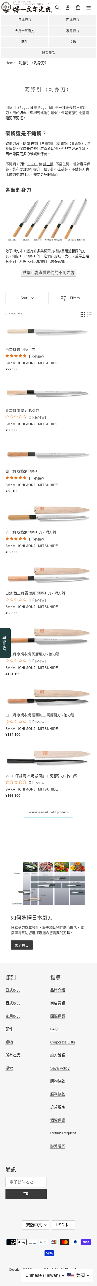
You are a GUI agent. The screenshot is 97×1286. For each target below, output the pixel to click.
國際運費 (57, 1016)
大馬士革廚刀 (24, 31)
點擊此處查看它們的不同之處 (48, 273)
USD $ (62, 1225)
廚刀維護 (57, 1055)
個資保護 (57, 1120)
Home (10, 63)
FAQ (54, 1029)
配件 (24, 42)
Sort (23, 298)
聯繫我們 (57, 1146)
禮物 (72, 42)
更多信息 (22, 945)
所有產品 (48, 53)
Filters (75, 298)
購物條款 (57, 1081)
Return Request (63, 1133)
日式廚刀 (24, 20)
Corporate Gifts (62, 1042)
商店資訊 (57, 1003)
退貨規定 (57, 1107)
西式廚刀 (72, 20)
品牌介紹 (57, 990)
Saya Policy (60, 1068)
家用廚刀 (72, 31)
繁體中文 (34, 1225)
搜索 (9, 1068)
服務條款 (57, 1094)
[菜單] (88, 7)
